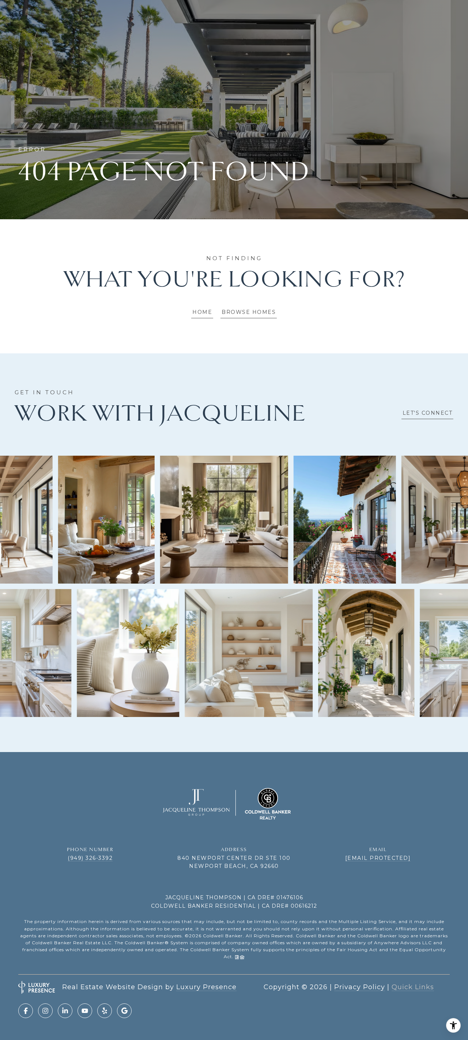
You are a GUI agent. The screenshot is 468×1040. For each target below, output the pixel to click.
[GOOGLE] (124, 1010)
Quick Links (413, 987)
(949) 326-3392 (90, 858)
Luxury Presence (206, 987)
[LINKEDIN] (65, 1010)
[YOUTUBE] (85, 1010)
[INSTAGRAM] (45, 1010)
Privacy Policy (359, 987)
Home (202, 312)
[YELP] (104, 1010)
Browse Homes (249, 312)
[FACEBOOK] (25, 1010)
